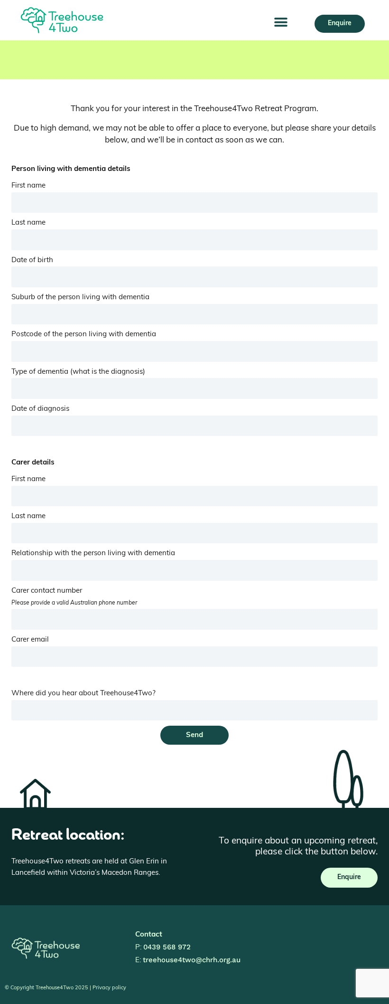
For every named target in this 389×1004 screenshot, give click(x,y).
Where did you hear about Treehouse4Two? (83, 693)
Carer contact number (74, 596)
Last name (28, 223)
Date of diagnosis (40, 409)
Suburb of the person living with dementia (80, 297)
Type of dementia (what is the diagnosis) (78, 372)
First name (28, 185)
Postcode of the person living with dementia (83, 334)
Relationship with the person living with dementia (93, 553)
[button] (280, 22)
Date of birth (32, 260)
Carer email (30, 640)
